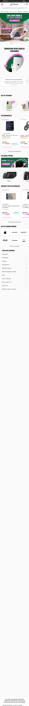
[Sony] (24, 232)
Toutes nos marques (14, 246)
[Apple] (5, 232)
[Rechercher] (26, 8)
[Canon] (14, 240)
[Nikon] (24, 240)
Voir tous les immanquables (14, 151)
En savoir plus (14, 84)
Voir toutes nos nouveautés (14, 221)
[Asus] (5, 240)
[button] (1, 27)
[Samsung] (14, 232)
